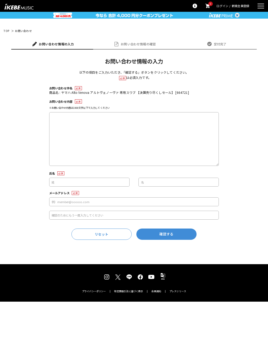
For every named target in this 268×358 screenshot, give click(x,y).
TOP (6, 30)
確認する (166, 233)
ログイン (222, 5)
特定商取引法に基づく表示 (128, 291)
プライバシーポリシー (94, 291)
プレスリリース (177, 291)
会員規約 (156, 291)
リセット (102, 234)
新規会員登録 (240, 5)
